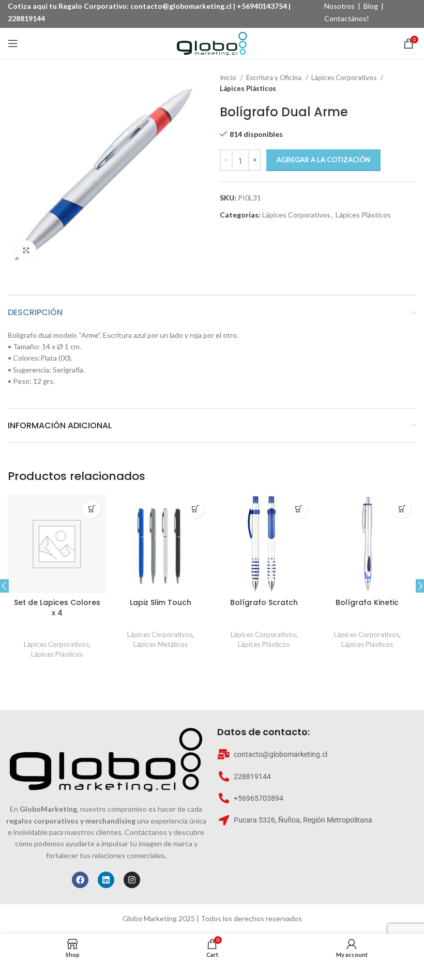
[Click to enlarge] (26, 250)
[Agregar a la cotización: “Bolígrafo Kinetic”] (402, 509)
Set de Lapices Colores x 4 (57, 607)
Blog (371, 6)
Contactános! (346, 18)
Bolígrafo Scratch (264, 602)
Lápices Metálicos (160, 644)
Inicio (229, 77)
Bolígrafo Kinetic (367, 602)
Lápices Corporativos (344, 77)
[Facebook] (80, 880)
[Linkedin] (106, 880)
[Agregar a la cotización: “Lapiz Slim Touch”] (195, 509)
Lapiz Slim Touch (160, 602)
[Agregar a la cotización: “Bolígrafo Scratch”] (299, 509)
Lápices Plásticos (248, 88)
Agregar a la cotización (323, 160)
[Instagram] (132, 880)
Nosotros (339, 6)
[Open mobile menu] (13, 43)
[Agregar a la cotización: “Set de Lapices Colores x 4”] (92, 509)
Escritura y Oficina (274, 77)
